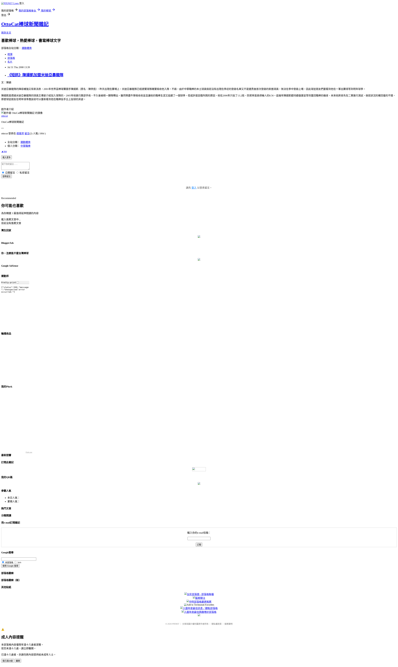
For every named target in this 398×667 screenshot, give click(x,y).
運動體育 (27, 48)
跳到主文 (6, 32)
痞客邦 (20, 133)
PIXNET (175, 624)
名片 (9, 61)
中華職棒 (25, 146)
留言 (27, 133)
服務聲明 (228, 624)
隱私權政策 (216, 624)
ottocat (4, 116)
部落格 (11, 58)
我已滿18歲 (7, 661)
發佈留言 (6, 176)
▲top (4, 151)
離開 (18, 661)
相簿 (9, 54)
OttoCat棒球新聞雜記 (25, 24)
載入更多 (6, 157)
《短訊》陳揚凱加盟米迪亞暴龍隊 (35, 75)
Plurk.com (29, 452)
